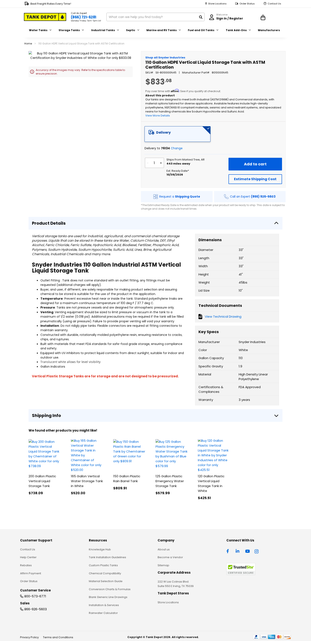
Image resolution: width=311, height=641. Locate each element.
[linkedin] (238, 551)
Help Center (28, 557)
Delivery (163, 132)
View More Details (157, 116)
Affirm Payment (30, 573)
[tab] (177, 134)
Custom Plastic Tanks (103, 565)
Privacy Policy (29, 637)
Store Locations (217, 3)
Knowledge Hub (100, 549)
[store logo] (45, 17)
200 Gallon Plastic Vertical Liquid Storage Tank (42, 481)
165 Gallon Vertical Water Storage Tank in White (87, 481)
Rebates (26, 565)
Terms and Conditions (58, 637)
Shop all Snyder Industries (165, 57)
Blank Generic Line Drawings (108, 597)
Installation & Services (104, 605)
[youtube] (247, 551)
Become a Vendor (170, 557)
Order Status (247, 3)
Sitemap (163, 565)
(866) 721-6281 (83, 17)
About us (164, 549)
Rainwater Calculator (103, 613)
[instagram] (257, 551)
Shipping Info (46, 415)
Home (28, 43)
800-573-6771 (35, 596)
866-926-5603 (35, 609)
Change (177, 148)
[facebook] (228, 551)
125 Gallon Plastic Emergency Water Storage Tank (170, 481)
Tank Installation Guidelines (107, 557)
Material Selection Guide (105, 581)
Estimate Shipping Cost (255, 179)
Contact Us (274, 3)
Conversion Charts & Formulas (110, 589)
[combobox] (155, 17)
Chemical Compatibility (105, 573)
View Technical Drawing (223, 316)
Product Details (49, 223)
